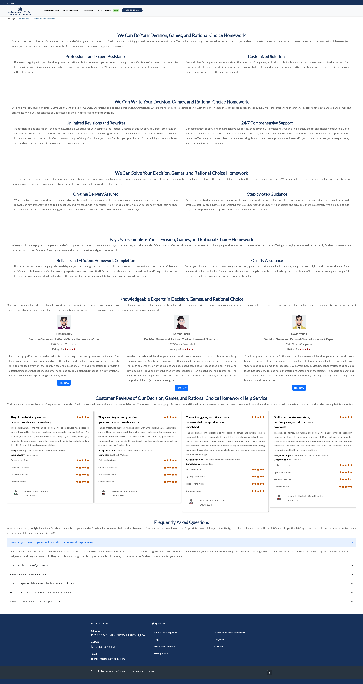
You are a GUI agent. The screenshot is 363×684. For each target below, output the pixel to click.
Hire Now (64, 382)
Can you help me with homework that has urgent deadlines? (42, 583)
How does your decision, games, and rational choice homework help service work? (54, 542)
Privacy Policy (161, 653)
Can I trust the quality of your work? (29, 565)
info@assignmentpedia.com (109, 658)
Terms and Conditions (164, 646)
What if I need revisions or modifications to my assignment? (41, 592)
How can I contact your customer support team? (36, 601)
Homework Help (71, 10)
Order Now (132, 10)
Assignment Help (51, 10)
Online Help (88, 10)
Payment (219, 639)
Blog (100, 10)
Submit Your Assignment (166, 632)
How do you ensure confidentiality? (28, 574)
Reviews (111, 10)
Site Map (219, 646)
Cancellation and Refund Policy (230, 632)
